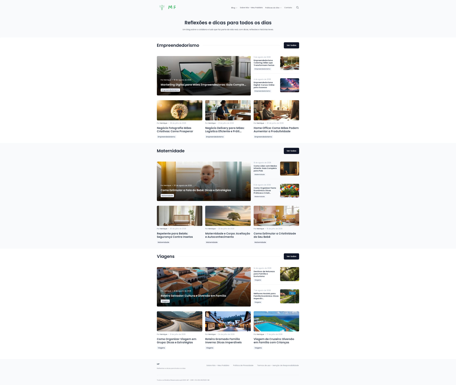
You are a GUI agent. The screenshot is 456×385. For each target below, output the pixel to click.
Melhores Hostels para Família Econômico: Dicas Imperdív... (266, 296)
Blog (233, 7)
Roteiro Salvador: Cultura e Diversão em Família (193, 296)
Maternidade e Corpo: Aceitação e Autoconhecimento (227, 235)
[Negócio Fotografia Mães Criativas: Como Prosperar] (179, 119)
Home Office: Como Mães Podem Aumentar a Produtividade (276, 129)
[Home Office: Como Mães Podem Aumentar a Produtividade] (276, 119)
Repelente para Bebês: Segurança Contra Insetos (175, 235)
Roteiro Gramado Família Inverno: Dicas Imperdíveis (223, 340)
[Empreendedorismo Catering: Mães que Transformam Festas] (289, 63)
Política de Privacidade (243, 365)
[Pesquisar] (297, 7)
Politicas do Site (272, 7)
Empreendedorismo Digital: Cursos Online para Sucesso (264, 85)
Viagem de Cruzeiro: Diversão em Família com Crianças (274, 340)
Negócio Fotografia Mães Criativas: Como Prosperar (175, 129)
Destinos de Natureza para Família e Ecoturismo (264, 274)
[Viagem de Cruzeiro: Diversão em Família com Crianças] (276, 330)
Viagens (165, 301)
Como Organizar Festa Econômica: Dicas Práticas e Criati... (265, 190)
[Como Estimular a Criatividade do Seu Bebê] (276, 225)
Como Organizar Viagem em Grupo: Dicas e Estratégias (176, 340)
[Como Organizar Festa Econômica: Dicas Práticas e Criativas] (289, 191)
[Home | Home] (173, 7)
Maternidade (167, 195)
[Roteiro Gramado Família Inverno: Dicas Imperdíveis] (228, 330)
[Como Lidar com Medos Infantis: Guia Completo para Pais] (289, 169)
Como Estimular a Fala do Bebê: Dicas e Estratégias (196, 190)
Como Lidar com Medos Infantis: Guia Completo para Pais (265, 168)
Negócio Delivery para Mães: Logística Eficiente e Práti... (224, 129)
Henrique (167, 80)
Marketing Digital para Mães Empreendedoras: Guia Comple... (203, 85)
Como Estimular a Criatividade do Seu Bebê (275, 235)
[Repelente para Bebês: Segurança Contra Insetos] (179, 225)
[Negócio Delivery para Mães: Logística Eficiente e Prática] (228, 119)
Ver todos (291, 45)
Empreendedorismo (170, 90)
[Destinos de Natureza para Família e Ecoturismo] (289, 274)
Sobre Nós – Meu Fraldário (251, 7)
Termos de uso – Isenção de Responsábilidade (278, 365)
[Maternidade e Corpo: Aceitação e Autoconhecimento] (228, 225)
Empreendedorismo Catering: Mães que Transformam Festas (264, 63)
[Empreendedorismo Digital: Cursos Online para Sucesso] (289, 85)
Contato (288, 7)
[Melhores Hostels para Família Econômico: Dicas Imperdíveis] (289, 296)
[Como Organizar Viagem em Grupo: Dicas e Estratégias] (179, 330)
